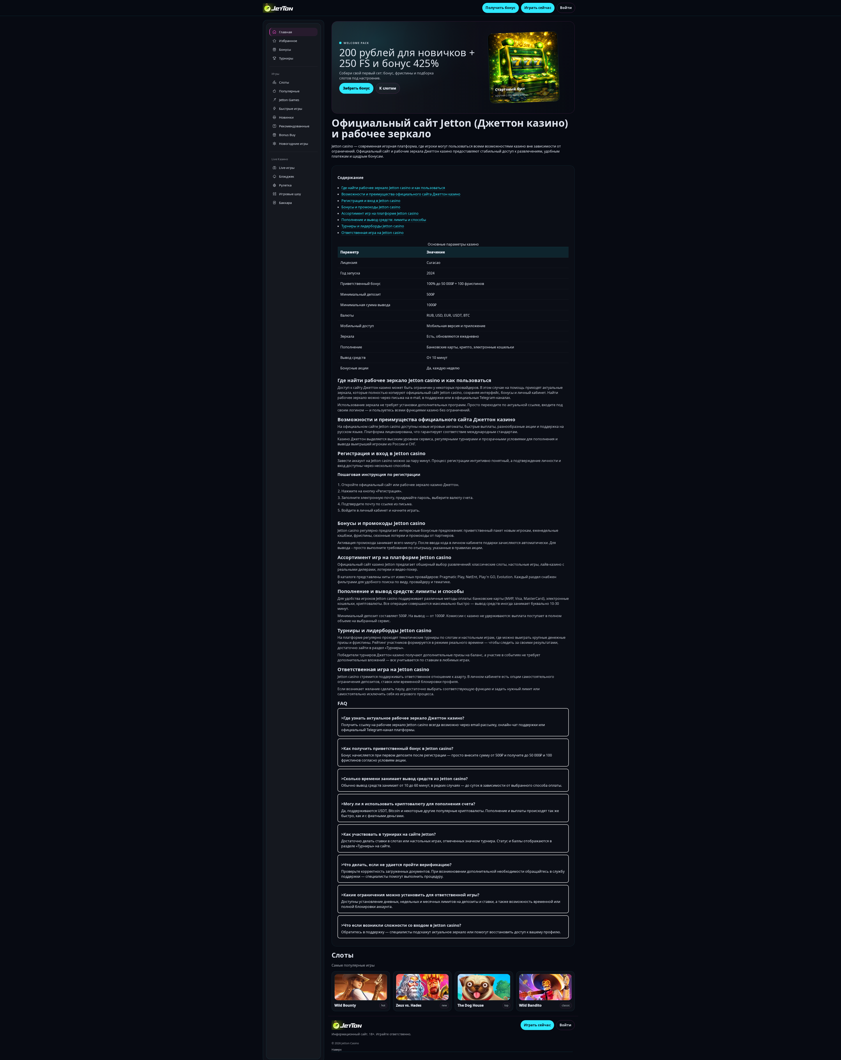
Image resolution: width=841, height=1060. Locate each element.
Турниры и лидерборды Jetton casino (372, 226)
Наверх (337, 1049)
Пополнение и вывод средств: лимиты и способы (383, 219)
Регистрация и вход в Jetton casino (370, 200)
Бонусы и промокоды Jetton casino (370, 207)
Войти (566, 7)
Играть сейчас (537, 7)
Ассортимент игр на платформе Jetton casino (380, 213)
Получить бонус (500, 7)
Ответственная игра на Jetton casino (372, 232)
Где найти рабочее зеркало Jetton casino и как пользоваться (393, 187)
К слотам (387, 88)
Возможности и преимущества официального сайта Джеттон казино (400, 194)
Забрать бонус (356, 88)
